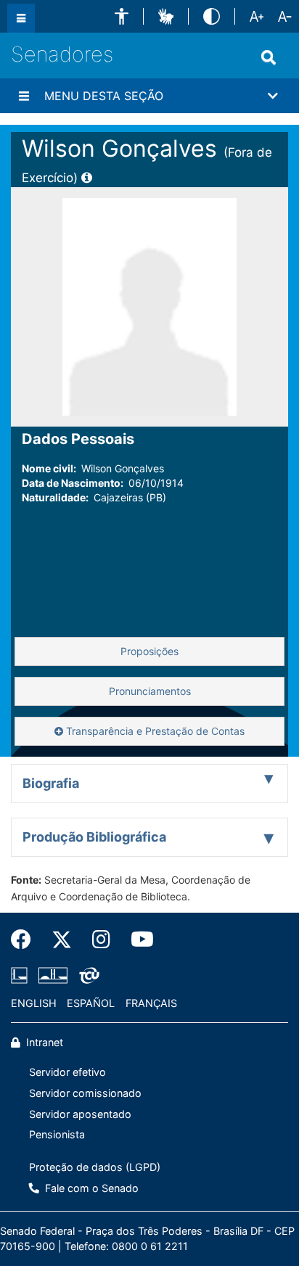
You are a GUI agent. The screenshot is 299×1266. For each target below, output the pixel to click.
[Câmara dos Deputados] (22, 975)
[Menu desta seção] (23, 96)
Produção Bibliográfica (94, 836)
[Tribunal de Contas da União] (86, 975)
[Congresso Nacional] (53, 975)
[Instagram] (101, 939)
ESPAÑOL (91, 1003)
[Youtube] (137, 939)
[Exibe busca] (268, 57)
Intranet (43, 1042)
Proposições (149, 651)
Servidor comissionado (85, 1093)
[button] (121, 16)
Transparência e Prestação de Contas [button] (154, 731)
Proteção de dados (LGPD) (94, 1167)
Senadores (62, 54)
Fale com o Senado (90, 1188)
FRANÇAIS (151, 1003)
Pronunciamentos (150, 691)
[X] (61, 939)
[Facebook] (26, 939)
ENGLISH (34, 1003)
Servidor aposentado (80, 1114)
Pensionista (57, 1134)
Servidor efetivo (67, 1072)
